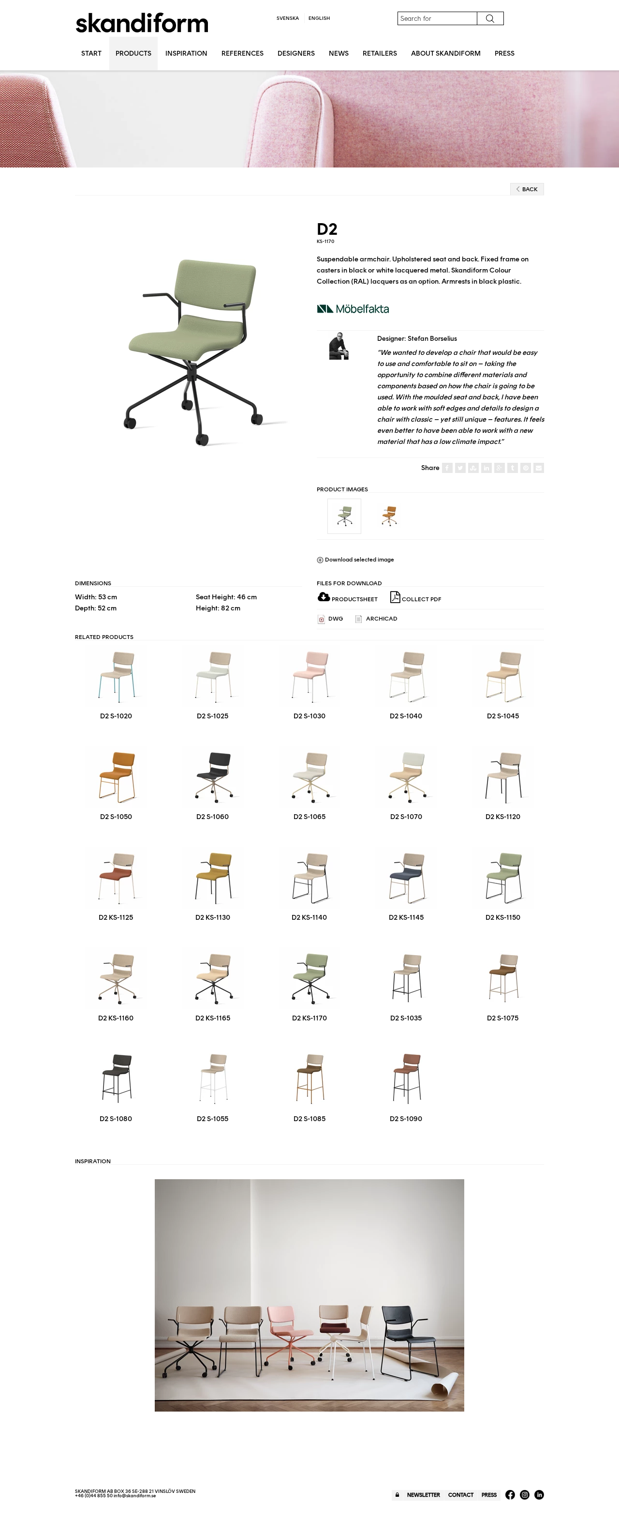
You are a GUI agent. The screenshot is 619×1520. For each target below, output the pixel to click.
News (339, 53)
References (242, 53)
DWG (335, 618)
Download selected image (359, 559)
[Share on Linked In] (486, 468)
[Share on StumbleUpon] (473, 468)
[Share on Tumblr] (512, 468)
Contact (460, 1495)
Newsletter (423, 1495)
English (319, 18)
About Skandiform (446, 53)
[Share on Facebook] (447, 468)
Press (505, 53)
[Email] (538, 468)
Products (133, 53)
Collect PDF (421, 599)
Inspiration (186, 53)
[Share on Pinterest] (525, 468)
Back (530, 189)
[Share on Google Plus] (499, 468)
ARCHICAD (381, 618)
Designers (296, 53)
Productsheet (354, 599)
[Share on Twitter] (460, 468)
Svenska (288, 18)
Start (91, 53)
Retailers (380, 53)
